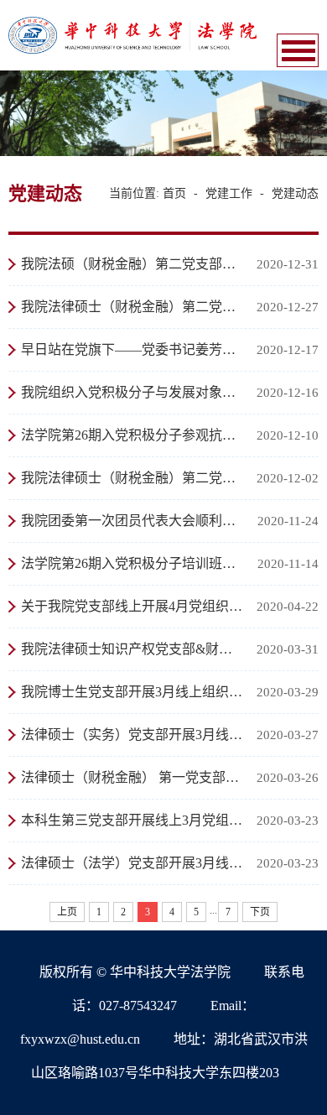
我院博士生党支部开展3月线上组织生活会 (132, 692)
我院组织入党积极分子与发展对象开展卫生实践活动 (132, 392)
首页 (174, 193)
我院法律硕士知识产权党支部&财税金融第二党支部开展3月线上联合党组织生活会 (132, 649)
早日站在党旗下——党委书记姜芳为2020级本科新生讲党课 (132, 349)
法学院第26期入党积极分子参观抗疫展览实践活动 (132, 435)
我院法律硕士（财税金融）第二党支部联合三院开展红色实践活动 (132, 307)
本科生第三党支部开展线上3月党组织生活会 (132, 820)
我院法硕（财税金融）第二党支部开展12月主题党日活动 (132, 264)
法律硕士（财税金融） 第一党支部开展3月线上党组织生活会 (132, 777)
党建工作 (228, 193)
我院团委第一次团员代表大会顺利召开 (132, 520)
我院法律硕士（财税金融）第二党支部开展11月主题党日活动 (132, 478)
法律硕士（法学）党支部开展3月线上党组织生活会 (132, 863)
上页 (67, 912)
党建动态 (295, 193)
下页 (260, 912)
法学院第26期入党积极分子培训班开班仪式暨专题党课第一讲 (132, 563)
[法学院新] (132, 34)
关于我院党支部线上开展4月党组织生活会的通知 (132, 606)
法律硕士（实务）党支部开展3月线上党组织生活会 (132, 734)
